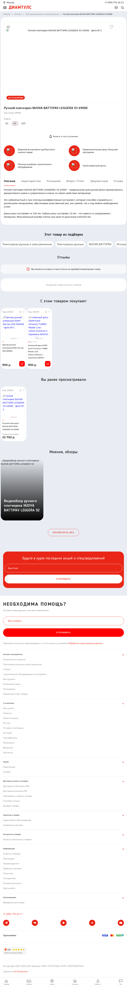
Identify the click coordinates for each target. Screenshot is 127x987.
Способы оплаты (11, 801)
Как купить (8, 708)
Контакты (8, 752)
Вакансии (8, 747)
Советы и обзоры (12, 853)
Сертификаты (10, 737)
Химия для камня (11, 684)
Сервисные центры (13, 825)
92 (14, 123)
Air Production (20, 971)
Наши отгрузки (10, 718)
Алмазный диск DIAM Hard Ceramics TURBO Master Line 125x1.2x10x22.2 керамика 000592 (38, 351)
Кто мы (6, 723)
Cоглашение (9, 878)
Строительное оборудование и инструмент (25, 674)
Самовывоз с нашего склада (17, 796)
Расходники (54, 181)
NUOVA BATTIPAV (100, 244)
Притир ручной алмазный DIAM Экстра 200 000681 (13, 348)
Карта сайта (9, 888)
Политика (8, 873)
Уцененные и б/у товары (15, 694)
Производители (11, 863)
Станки (6, 669)
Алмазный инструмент (14, 659)
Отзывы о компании (13, 728)
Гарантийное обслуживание (17, 820)
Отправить (63, 632)
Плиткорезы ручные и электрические (27, 244)
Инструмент (9, 679)
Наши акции (9, 766)
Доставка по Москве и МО (16, 786)
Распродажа (9, 689)
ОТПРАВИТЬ (63, 579)
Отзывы (118, 181)
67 (7, 123)
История (7, 732)
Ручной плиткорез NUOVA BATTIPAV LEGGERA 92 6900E (10, 426)
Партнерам (8, 858)
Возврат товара (11, 805)
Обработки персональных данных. (85, 643)
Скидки (7, 771)
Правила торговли (12, 868)
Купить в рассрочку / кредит (17, 839)
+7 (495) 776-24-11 (114, 2)
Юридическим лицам (13, 902)
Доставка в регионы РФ (15, 791)
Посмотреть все (63, 532)
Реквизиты (8, 742)
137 (23, 123)
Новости (7, 713)
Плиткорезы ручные (70, 244)
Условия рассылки (12, 883)
